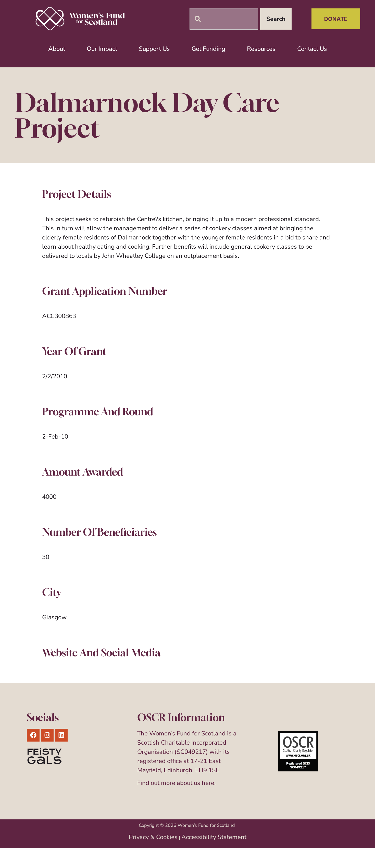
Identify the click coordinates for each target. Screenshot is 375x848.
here (208, 783)
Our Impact (102, 49)
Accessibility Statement (213, 837)
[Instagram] (47, 735)
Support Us (154, 49)
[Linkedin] (61, 735)
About (56, 49)
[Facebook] (33, 735)
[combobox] (224, 19)
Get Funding (208, 49)
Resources (261, 49)
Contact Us (312, 49)
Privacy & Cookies (153, 837)
